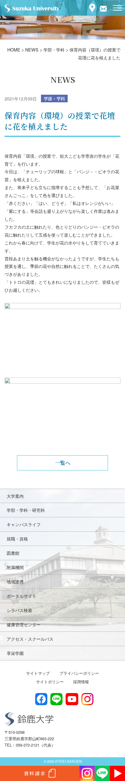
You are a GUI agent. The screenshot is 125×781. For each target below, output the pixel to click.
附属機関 (15, 567)
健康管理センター (24, 624)
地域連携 (15, 581)
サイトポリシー (50, 681)
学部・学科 (54, 98)
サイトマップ (38, 673)
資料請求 (35, 773)
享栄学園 (15, 653)
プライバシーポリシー (79, 673)
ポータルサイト (21, 596)
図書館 (13, 553)
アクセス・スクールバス (30, 638)
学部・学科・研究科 (26, 510)
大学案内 (15, 496)
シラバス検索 (19, 610)
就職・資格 (17, 538)
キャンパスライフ (24, 524)
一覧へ (62, 462)
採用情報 (81, 681)
